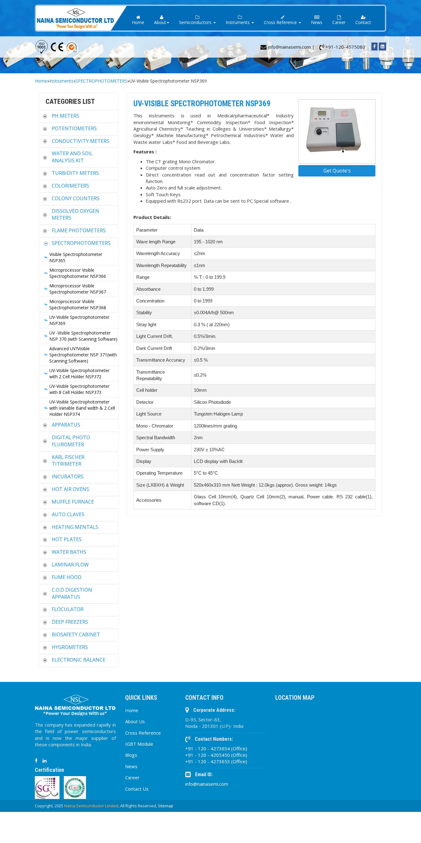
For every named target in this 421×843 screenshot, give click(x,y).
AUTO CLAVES (68, 514)
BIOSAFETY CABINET (76, 634)
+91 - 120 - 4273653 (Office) (216, 761)
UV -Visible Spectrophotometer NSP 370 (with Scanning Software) (83, 336)
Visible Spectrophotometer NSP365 (75, 257)
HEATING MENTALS (75, 527)
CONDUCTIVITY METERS (80, 141)
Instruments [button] (238, 22)
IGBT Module (139, 744)
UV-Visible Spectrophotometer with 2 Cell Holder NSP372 (79, 373)
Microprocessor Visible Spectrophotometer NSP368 (77, 304)
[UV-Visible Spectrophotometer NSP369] (336, 132)
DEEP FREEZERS (70, 621)
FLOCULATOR (68, 609)
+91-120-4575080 (344, 47)
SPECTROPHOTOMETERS (101, 81)
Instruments (61, 81)
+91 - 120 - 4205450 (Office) (216, 755)
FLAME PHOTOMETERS (79, 230)
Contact (363, 22)
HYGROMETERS (70, 647)
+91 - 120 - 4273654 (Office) (216, 748)
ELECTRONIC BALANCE (78, 659)
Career (338, 22)
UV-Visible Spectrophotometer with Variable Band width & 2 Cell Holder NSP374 (82, 408)
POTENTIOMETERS (74, 128)
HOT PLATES (67, 539)
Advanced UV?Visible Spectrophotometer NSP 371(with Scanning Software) (83, 355)
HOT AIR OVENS (70, 489)
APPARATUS (66, 424)
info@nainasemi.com (206, 784)
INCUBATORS (68, 476)
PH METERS (65, 115)
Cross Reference (143, 733)
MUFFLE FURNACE (73, 501)
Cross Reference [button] (281, 22)
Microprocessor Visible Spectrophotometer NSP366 (77, 273)
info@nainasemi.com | (291, 47)
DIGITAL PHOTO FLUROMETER (71, 441)
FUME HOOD (66, 577)
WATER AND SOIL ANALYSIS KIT (72, 157)
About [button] (160, 22)
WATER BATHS (69, 552)
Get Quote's (337, 170)
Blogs (131, 755)
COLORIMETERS (70, 185)
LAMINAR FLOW (70, 564)
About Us (135, 721)
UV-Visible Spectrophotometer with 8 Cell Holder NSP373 (79, 389)
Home (138, 22)
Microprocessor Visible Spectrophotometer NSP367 (77, 289)
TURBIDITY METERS (75, 173)
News (316, 22)
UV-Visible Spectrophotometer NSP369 (79, 320)
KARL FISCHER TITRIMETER (68, 461)
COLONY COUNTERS (76, 198)
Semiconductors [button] (196, 22)
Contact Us (137, 789)
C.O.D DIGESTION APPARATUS (72, 593)
